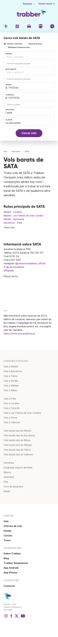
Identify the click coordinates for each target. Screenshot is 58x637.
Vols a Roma (10, 417)
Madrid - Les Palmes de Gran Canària (23, 215)
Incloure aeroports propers (19, 63)
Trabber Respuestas (16, 563)
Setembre (9, 477)
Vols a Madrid (11, 366)
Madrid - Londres (13, 212)
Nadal (7, 491)
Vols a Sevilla (11, 380)
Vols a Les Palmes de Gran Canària (22, 412)
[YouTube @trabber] (22, 617)
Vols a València (12, 422)
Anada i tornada (14, 44)
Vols (6, 521)
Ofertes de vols (13, 526)
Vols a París (10, 398)
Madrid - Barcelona (14, 219)
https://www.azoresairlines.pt (19, 333)
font (5, 310)
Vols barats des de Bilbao (17, 440)
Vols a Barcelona (13, 371)
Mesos (7, 472)
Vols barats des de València (18, 454)
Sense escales (13, 104)
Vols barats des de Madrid (17, 430)
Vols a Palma (10, 376)
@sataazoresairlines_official (30, 263)
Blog (6, 558)
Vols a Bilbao (10, 390)
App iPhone (10, 572)
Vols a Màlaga (11, 385)
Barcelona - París (13, 222)
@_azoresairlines (15, 266)
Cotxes (8, 535)
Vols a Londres (11, 403)
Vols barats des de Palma (17, 449)
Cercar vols (29, 133)
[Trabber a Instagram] (6, 617)
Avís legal (8, 610)
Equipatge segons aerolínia (18, 467)
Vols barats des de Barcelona (19, 435)
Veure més (9, 227)
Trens (7, 540)
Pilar (6, 481)
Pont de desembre (13, 486)
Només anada (35, 44)
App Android (11, 567)
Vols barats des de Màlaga (18, 444)
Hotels (7, 530)
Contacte (9, 585)
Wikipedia (9, 270)
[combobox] (29, 55)
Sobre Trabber (12, 553)
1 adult (8, 112)
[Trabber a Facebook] (11, 617)
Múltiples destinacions (19, 47)
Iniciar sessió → (47, 4)
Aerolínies (9, 462)
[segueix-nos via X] (16, 617)
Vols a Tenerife (12, 408)
